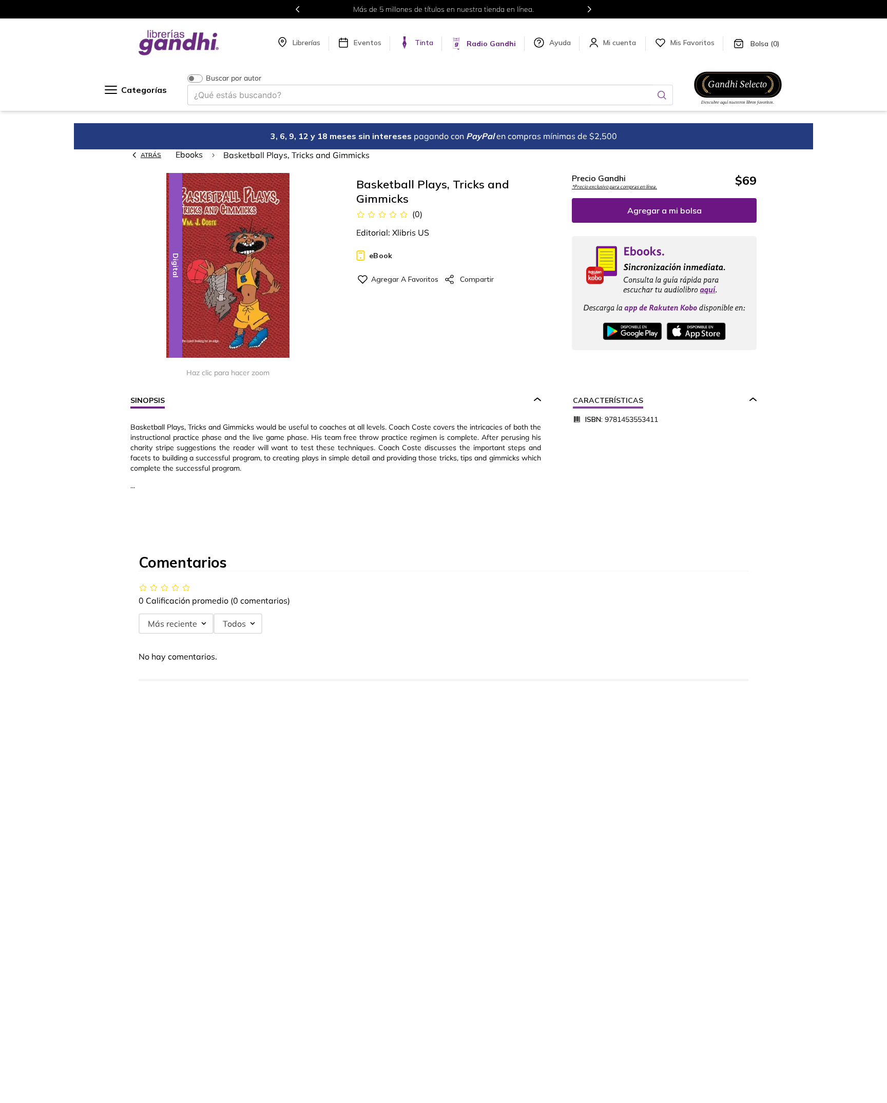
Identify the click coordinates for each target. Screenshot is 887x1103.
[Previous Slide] (298, 9)
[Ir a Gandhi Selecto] (737, 106)
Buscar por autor (233, 78)
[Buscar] (661, 95)
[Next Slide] (589, 9)
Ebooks (189, 154)
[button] (228, 266)
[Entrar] (620, 42)
